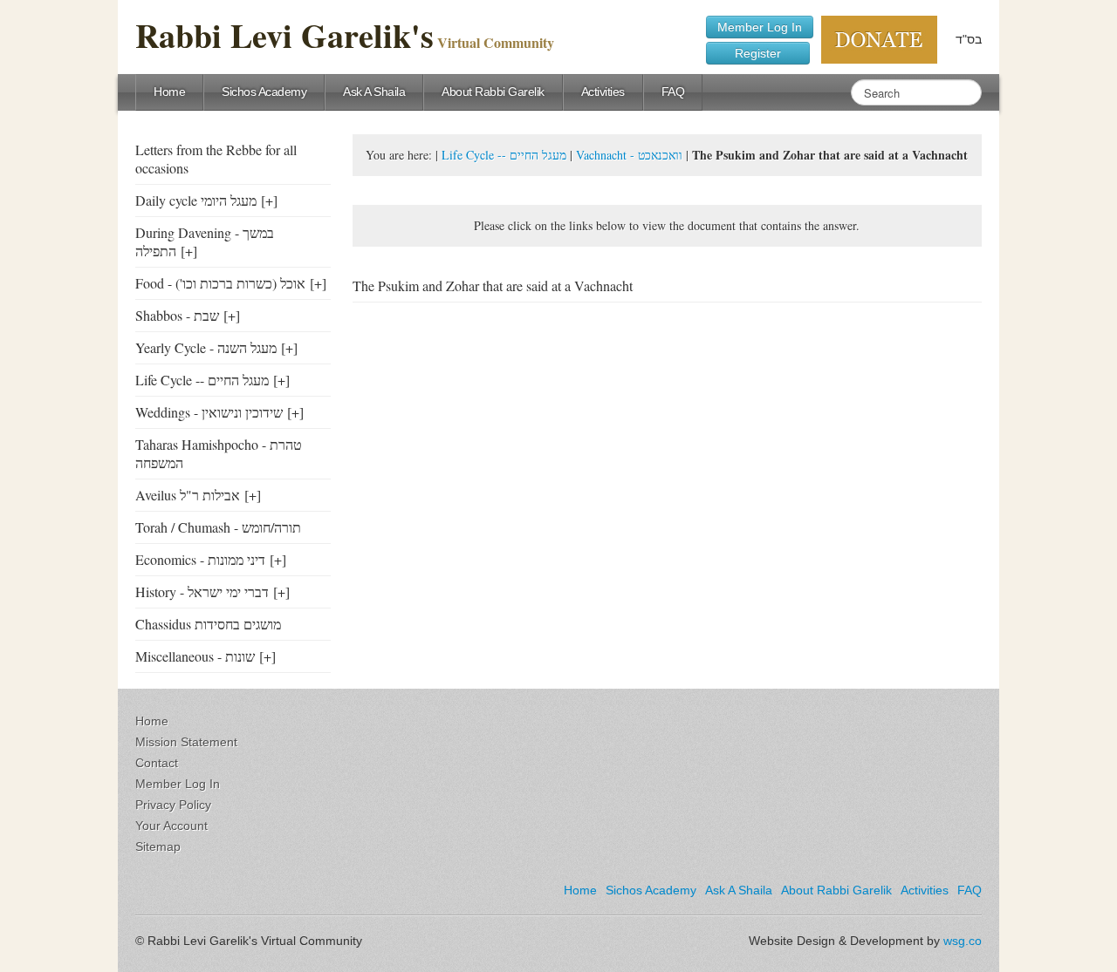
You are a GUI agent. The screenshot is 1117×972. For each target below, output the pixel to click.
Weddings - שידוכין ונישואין (209, 412)
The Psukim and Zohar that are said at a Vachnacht (493, 285)
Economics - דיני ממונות (200, 559)
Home (169, 92)
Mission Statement (186, 742)
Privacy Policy (173, 805)
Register (757, 53)
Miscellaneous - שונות (195, 656)
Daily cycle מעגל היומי (196, 200)
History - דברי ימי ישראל (202, 591)
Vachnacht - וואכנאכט (629, 154)
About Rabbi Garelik (493, 92)
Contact (156, 763)
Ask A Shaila (374, 92)
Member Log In (759, 27)
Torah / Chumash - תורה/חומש (218, 527)
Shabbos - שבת (177, 315)
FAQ (673, 92)
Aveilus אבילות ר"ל (187, 495)
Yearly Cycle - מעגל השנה (206, 347)
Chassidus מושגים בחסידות (208, 624)
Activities (603, 92)
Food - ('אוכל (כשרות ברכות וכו (220, 283)
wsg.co (962, 941)
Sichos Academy (264, 92)
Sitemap (158, 846)
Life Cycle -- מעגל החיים (202, 379)
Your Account (171, 826)
